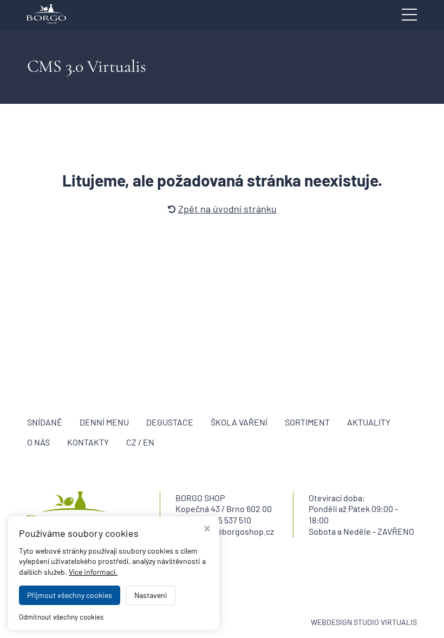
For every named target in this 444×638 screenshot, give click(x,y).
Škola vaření (239, 422)
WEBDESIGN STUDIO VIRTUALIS (364, 622)
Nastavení (150, 595)
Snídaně (44, 422)
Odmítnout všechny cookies (61, 617)
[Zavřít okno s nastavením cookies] (207, 529)
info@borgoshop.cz (237, 531)
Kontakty (88, 442)
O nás (38, 442)
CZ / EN (140, 442)
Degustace (169, 422)
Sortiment (307, 422)
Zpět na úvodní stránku (227, 209)
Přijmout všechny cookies (69, 595)
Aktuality (368, 422)
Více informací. (93, 571)
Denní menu (104, 422)
